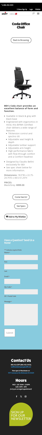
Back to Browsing (21, 40)
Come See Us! (21, 197)
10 (29, 98)
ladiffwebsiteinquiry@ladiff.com (21, 367)
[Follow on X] (21, 396)
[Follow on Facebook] (16, 396)
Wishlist (37, 9)
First (5, 262)
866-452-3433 (8, 5)
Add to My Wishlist (17, 216)
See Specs (21, 206)
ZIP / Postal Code (10, 296)
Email (6, 276)
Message (8, 302)
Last (5, 271)
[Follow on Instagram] (25, 396)
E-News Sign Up (22, 9)
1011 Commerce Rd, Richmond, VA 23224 (21, 373)
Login (31, 9)
